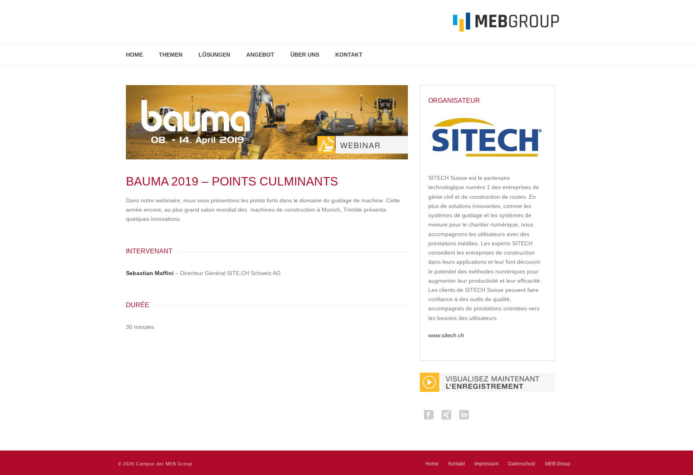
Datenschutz (521, 464)
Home (134, 54)
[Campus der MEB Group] (338, 22)
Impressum (486, 464)
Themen (170, 54)
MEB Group (557, 464)
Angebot (260, 54)
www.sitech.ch (446, 335)
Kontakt (349, 54)
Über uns (304, 54)
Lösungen (214, 54)
